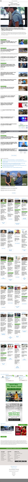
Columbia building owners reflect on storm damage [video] (9, 188)
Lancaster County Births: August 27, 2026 (10, 349)
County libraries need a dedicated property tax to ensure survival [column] (8, 96)
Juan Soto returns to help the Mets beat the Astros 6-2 (10, 299)
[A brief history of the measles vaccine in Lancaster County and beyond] (23, 58)
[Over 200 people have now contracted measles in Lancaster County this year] (17, 258)
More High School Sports (24, 218)
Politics (9, 198)
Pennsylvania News (10, 313)
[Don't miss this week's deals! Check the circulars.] (14, 392)
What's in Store (23, 230)
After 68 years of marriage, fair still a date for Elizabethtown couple (8, 80)
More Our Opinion (17, 336)
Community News (24, 256)
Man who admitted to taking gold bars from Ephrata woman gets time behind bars (3, 244)
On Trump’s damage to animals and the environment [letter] (24, 323)
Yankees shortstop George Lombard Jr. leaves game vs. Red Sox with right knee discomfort (10, 291)
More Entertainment (3, 278)
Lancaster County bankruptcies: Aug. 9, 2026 (24, 355)
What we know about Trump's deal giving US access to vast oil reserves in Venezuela (3, 324)
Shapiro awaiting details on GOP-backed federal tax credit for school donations (10, 204)
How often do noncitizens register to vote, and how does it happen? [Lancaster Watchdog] (9, 50)
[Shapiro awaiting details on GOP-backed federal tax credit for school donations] (10, 200)
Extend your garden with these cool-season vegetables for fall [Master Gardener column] (10, 275)
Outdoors (24, 285)
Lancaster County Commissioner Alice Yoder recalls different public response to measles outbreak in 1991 (9, 143)
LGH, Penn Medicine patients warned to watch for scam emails (9, 124)
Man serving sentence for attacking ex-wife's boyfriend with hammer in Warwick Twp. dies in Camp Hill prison (9, 149)
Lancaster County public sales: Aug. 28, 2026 (10, 241)
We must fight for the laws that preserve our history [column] (7, 88)
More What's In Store (24, 250)
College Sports (16, 286)
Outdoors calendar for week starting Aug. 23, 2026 (24, 294)
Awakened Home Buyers (9, 375)
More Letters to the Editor (24, 331)
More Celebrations (10, 358)
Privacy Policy (13, 472)
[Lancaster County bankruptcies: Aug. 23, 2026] (24, 346)
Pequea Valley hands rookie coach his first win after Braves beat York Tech (24, 205)
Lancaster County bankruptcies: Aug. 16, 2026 (24, 352)
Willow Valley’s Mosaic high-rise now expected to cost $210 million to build (10, 245)
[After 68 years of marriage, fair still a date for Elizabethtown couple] (23, 81)
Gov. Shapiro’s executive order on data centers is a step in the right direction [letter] (24, 319)
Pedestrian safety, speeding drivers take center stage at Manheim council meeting (24, 273)
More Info (9, 380)
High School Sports (24, 199)
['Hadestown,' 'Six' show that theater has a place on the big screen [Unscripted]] (3, 258)
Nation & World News (3, 313)
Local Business (9, 230)
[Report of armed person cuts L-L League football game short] (23, 119)
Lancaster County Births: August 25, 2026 (10, 352)
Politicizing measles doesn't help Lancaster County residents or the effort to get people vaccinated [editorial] (8, 65)
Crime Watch (3, 229)
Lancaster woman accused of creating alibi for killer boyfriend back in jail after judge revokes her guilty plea (14, 166)
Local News (3, 198)
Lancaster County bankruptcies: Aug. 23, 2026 (24, 349)
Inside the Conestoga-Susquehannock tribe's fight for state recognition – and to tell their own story (9, 42)
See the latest (3, 132)
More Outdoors (24, 303)
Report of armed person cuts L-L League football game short (8, 117)
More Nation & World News (3, 334)
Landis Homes (21, 375)
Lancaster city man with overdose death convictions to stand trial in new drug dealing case (3, 235)
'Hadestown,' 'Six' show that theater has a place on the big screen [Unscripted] (3, 262)
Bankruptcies (24, 343)
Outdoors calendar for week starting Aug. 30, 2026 (24, 291)
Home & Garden (9, 256)
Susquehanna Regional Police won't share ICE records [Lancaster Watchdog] (17, 212)
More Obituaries (17, 243)
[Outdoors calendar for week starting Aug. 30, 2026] (24, 287)
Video (2, 170)
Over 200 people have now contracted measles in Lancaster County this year (17, 262)
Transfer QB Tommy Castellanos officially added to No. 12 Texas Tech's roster (17, 297)
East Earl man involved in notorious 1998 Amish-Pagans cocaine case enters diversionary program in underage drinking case (13, 29)
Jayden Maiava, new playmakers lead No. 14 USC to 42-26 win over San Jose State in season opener (17, 292)
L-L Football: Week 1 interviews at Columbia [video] (8, 186)
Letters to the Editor (24, 313)
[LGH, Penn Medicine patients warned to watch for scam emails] (23, 126)
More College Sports (17, 307)
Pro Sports (10, 285)
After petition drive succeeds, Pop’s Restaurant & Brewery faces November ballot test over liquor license (8, 74)
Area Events (3, 423)
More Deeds (3, 307)
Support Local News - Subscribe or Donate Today (14, 448)
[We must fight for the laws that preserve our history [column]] (23, 88)
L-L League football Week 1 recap (8, 109)
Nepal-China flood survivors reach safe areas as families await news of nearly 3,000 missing (3, 319)
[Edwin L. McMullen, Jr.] (17, 231)
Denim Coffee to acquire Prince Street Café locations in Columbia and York (24, 241)
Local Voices (3, 343)
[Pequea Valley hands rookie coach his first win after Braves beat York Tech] (24, 201)
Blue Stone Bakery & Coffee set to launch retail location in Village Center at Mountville (24, 236)
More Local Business (10, 250)
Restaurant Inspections (17, 344)
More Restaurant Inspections (17, 367)
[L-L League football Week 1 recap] (23, 112)
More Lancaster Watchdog (17, 223)
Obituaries (17, 229)
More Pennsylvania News (10, 337)
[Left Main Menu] (1, 1)
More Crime (3, 248)
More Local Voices (3, 364)
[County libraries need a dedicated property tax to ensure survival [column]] (23, 97)
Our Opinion (17, 312)
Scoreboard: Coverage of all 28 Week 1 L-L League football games (13, 159)
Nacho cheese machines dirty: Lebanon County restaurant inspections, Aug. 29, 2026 (7, 103)
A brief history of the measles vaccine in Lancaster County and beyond (9, 57)
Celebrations (10, 343)
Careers (14, 475)
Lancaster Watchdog (17, 199)
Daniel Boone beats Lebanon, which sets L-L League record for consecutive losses (24, 214)
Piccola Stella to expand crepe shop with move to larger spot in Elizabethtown (24, 245)
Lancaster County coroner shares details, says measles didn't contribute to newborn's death (14, 161)
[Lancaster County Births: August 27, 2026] (10, 346)
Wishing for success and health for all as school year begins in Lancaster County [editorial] (17, 332)
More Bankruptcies (24, 359)
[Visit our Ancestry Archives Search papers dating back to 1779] (14, 412)
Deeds (2, 285)
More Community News (24, 279)
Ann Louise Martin (17, 236)
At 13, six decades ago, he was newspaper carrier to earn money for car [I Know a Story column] (9, 137)
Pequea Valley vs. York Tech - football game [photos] (24, 209)
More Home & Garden (10, 279)
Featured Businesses (5, 374)
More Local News (14, 155)
